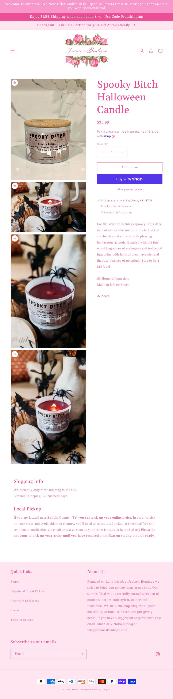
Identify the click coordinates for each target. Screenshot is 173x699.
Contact (15, 610)
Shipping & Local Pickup (27, 591)
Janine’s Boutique (80, 689)
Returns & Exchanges (25, 600)
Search (15, 581)
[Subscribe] (81, 654)
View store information (116, 212)
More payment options (130, 189)
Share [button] (105, 295)
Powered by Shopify (100, 689)
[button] (12, 50)
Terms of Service (22, 619)
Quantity (102, 143)
